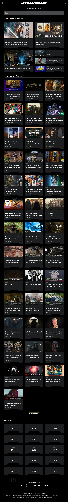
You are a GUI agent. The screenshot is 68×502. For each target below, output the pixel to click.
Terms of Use (8, 495)
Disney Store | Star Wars (18, 497)
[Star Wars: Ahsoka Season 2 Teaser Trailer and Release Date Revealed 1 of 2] (18, 30)
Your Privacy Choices (48, 497)
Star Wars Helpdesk (29, 497)
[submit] (65, 3)
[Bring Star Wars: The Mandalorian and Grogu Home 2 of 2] (49, 30)
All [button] (7, 13)
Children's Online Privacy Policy (41, 495)
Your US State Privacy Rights (55, 495)
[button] (34, 413)
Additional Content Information (19, 495)
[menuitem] (2, 3)
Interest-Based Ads (39, 497)
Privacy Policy (30, 495)
